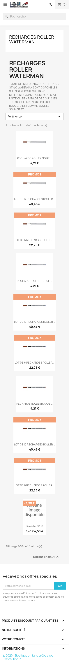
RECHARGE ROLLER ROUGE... (34, 403)
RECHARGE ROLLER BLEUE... (34, 281)
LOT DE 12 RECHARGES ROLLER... (34, 199)
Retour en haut (46, 557)
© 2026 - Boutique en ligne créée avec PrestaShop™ (28, 657)
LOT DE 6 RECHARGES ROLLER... (34, 240)
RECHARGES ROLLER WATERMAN (31, 39)
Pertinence (34, 116)
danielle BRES (34, 526)
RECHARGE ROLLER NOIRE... (34, 158)
